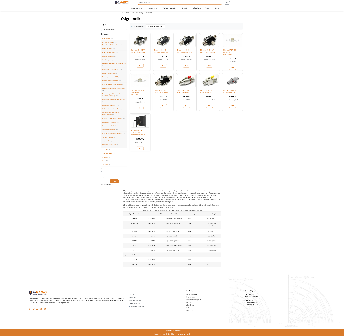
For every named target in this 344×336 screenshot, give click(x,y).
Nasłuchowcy (152, 8)
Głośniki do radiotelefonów (110, 80)
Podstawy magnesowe (109, 73)
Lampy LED (105, 157)
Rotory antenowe (107, 48)
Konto (217, 8)
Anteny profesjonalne (108, 52)
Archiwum (105, 164)
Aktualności (197, 8)
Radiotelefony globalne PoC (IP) (111, 69)
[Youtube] (37, 309)
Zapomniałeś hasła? (107, 185)
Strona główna (125, 13)
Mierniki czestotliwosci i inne (111, 45)
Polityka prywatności (183, 334)
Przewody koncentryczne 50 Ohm (112, 118)
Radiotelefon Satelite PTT (109, 105)
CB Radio (184, 8)
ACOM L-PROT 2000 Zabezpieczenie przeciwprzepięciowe (138, 132)
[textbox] (114, 29)
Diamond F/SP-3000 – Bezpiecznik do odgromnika (138, 92)
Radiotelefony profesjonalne (110, 109)
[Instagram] (41, 309)
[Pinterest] (45, 309)
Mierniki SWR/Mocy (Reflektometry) (112, 133)
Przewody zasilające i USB (110, 77)
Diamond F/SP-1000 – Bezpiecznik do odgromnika (230, 52)
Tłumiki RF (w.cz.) (107, 137)
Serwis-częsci (106, 60)
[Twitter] (34, 309)
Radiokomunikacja (169, 8)
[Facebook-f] (30, 309)
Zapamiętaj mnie (107, 178)
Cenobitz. (171, 334)
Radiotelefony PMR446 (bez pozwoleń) (113, 99)
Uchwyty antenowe (108, 56)
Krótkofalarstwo (136, 8)
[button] (140, 65)
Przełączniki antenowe (109, 145)
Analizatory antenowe (108, 129)
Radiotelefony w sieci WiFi (110, 122)
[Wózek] (227, 3)
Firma (207, 8)
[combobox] (114, 29)
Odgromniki (105, 141)
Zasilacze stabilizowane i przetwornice (113, 88)
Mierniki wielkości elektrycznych (112, 84)
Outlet (104, 161)
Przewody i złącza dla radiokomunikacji (114, 64)
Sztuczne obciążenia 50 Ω (110, 126)
